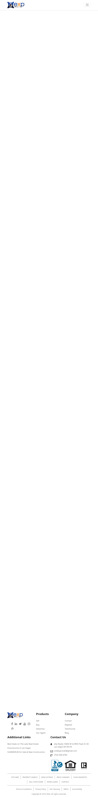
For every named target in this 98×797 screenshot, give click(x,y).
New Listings (47, 777)
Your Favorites (80, 777)
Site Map (15, 777)
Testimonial (70, 729)
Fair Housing (55, 789)
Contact (68, 720)
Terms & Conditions (24, 789)
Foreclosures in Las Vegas (19, 748)
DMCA (66, 789)
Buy (37, 724)
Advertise (40, 729)
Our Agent (41, 733)
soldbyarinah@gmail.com (65, 751)
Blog (67, 733)
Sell (37, 720)
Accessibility (77, 789)
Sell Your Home (36, 782)
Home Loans (52, 782)
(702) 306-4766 (60, 755)
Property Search (30, 777)
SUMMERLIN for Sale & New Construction (26, 752)
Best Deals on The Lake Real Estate (23, 744)
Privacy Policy (40, 789)
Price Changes (63, 777)
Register (68, 724)
